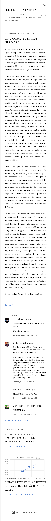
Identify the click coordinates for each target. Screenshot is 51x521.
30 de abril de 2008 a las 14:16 (25, 335)
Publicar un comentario (17, 420)
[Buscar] (44, 4)
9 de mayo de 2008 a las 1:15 (24, 414)
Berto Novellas (20, 406)
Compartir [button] (9, 305)
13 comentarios (21, 446)
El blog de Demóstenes (20, 10)
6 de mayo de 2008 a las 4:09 (25, 398)
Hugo (16, 319)
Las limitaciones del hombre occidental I (21, 439)
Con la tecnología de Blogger (28, 512)
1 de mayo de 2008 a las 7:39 (24, 382)
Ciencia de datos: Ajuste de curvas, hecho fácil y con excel (25, 485)
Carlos (16, 343)
